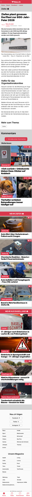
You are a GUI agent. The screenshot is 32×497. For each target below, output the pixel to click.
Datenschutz (5, 482)
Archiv (4, 447)
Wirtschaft (20, 436)
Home (3, 5)
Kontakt (19, 479)
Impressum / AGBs (22, 482)
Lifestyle (4, 444)
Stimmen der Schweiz (22, 441)
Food (18, 463)
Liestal (21, 5)
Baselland (14, 5)
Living (18, 457)
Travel (18, 466)
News (3, 430)
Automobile (5, 469)
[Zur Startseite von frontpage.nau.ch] (16, 2)
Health (4, 457)
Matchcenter (20, 433)
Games (4, 441)
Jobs (3, 479)
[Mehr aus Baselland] (16, 311)
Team (18, 477)
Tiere (3, 466)
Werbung (4, 477)
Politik (18, 430)
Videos (4, 439)
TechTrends (20, 469)
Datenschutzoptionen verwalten (9, 484)
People (4, 436)
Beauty (4, 472)
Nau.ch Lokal (10, 24)
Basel (8, 5)
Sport (3, 433)
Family (4, 463)
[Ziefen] (16, 9)
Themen (19, 444)
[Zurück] (1, 2)
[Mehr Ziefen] (16, 214)
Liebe (3, 460)
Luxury (19, 460)
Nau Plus (19, 439)
